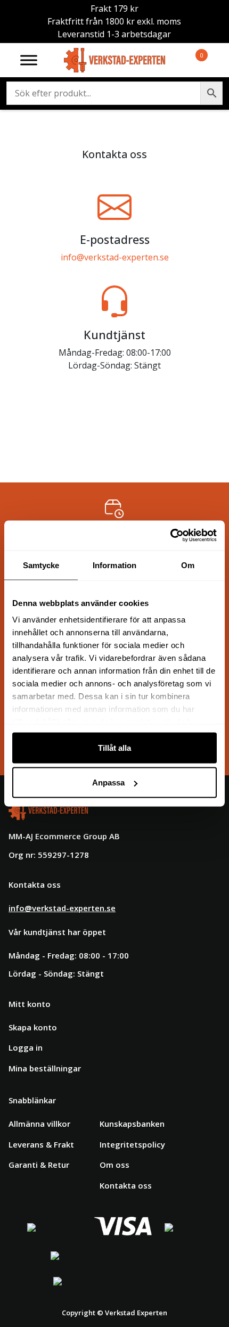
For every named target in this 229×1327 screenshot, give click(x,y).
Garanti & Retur (39, 1164)
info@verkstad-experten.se (115, 257)
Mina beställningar (45, 1068)
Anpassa (108, 782)
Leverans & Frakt (41, 1144)
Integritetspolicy (132, 1144)
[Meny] (28, 60)
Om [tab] (187, 564)
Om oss (114, 1164)
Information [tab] (114, 564)
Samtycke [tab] (41, 564)
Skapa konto (33, 1027)
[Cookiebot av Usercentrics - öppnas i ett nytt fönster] (170, 536)
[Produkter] (189, 60)
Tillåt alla (114, 747)
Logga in (26, 1047)
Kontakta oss (126, 1185)
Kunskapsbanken (132, 1123)
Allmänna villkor (39, 1123)
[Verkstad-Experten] (115, 54)
